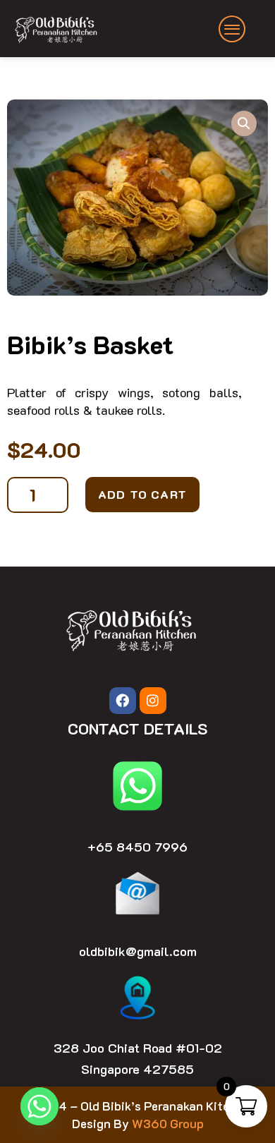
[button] (244, 123)
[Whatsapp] (39, 1106)
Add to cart (142, 494)
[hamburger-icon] (232, 29)
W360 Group (168, 1123)
